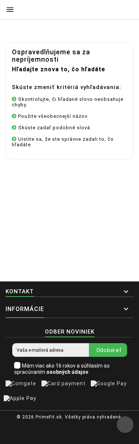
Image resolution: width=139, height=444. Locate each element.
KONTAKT (20, 291)
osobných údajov (67, 372)
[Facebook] (67, 434)
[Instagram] (78, 434)
